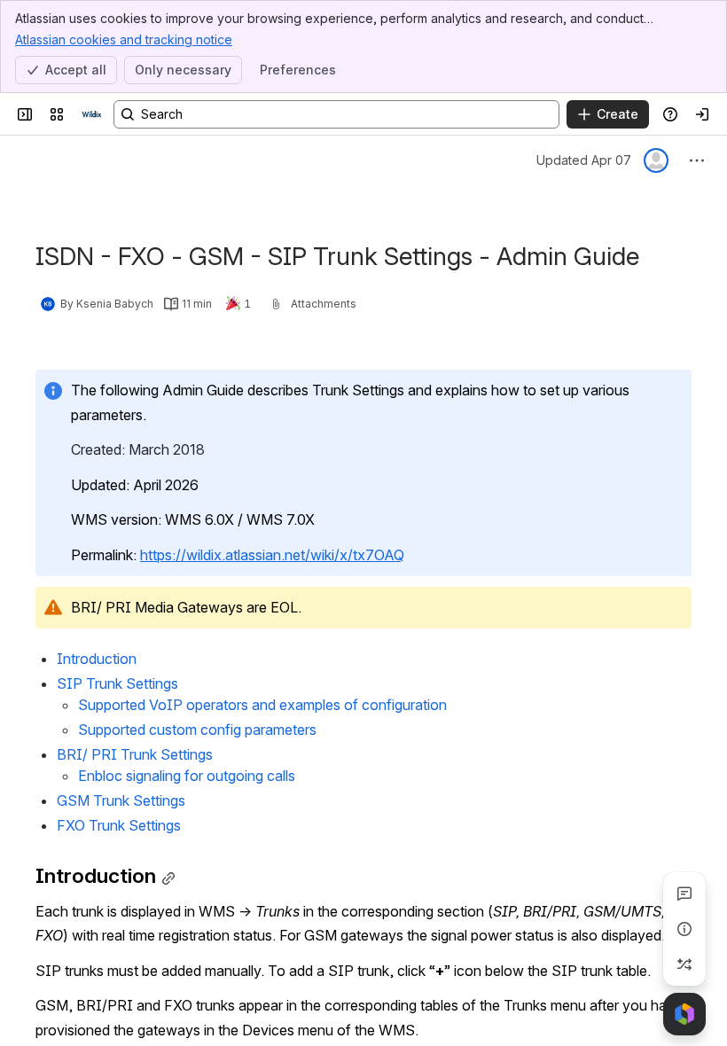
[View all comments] (684, 893)
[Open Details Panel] (684, 929)
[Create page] (684, 964)
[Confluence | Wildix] (92, 114)
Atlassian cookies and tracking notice (123, 39)
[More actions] (697, 160)
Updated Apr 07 (583, 160)
